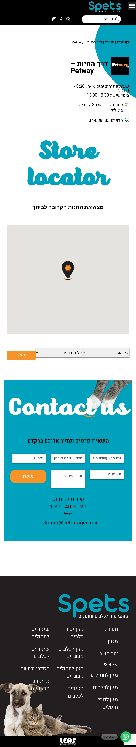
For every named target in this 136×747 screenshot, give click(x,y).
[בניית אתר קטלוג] (68, 741)
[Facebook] (61, 19)
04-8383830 (100, 121)
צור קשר (108, 654)
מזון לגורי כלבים (74, 632)
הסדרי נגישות (34, 669)
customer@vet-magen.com (68, 523)
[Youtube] (68, 19)
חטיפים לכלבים (75, 692)
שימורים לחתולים (40, 632)
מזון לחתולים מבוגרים (70, 672)
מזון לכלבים (105, 687)
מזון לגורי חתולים (108, 703)
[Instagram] (54, 19)
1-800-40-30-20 (68, 507)
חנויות (109, 42)
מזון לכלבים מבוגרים (71, 652)
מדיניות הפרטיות (40, 684)
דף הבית (123, 42)
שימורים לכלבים (40, 652)
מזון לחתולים (104, 675)
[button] (68, 270)
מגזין (113, 641)
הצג (21, 355)
